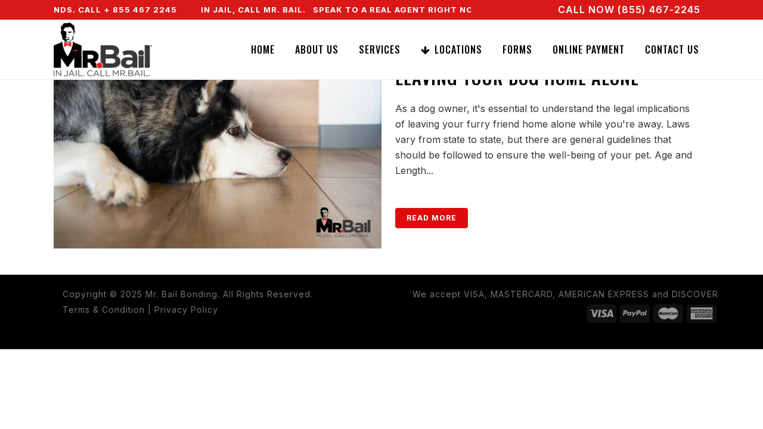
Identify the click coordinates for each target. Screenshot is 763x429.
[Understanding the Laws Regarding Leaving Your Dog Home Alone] (218, 139)
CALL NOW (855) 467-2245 (629, 9)
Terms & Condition (104, 309)
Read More (432, 217)
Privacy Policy (186, 309)
